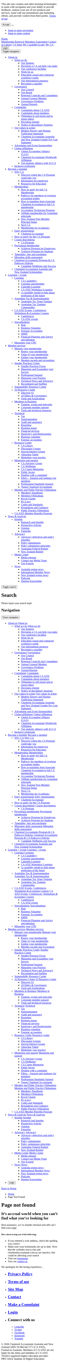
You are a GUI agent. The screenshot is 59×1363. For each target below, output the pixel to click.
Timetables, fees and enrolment (30, 254)
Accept (6, 24)
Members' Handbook (32, 492)
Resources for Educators (33, 183)
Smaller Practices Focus (33, 366)
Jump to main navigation (20, 30)
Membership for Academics (35, 227)
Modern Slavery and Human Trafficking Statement (35, 132)
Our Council (27, 89)
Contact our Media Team (34, 560)
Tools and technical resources (36, 410)
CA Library (27, 445)
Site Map (15, 1289)
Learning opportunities (32, 283)
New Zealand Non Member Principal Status (35, 220)
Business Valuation (31, 328)
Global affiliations (23, 148)
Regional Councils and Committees (39, 95)
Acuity (41, 44)
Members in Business (25, 401)
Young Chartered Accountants (36, 487)
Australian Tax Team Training (36, 301)
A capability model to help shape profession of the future (38, 294)
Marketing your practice (33, 457)
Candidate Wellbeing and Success (38, 266)
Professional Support (31, 375)
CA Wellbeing (28, 466)
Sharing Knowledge (31, 581)
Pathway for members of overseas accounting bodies (38, 197)
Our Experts (27, 563)
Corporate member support (35, 407)
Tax (23, 416)
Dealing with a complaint (34, 475)
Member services (16, 345)
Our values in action (24, 127)
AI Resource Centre (24, 389)
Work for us (27, 71)
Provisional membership (26, 245)
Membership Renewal (12, 41)
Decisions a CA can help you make (39, 66)
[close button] (12, 25)
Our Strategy (27, 63)
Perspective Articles (31, 525)
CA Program (27, 242)
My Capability (30, 44)
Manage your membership (27, 348)
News (17, 566)
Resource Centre (23, 442)
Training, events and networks (36, 404)
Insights (18, 519)
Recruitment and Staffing (34, 383)
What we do (20, 60)
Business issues (29, 428)
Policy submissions (31, 542)
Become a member (17, 169)
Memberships (21, 186)
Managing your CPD (25, 342)
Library (8, 44)
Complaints (20, 107)
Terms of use (18, 1281)
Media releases (28, 557)
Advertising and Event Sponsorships (33, 145)
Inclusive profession (24, 166)
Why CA (19, 172)
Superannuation (29, 419)
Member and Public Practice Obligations (35, 489)
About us (12, 57)
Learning (19, 278)
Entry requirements (24, 230)
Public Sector (28, 472)
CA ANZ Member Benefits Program (33, 513)
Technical (19, 413)
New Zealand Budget (32, 551)
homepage (22, 1258)
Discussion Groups (31, 448)
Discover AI (27, 392)
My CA (50, 44)
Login (5, 48)
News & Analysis (17, 516)
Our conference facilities (33, 69)
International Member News (35, 572)
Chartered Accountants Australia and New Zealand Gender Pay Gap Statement (39, 139)
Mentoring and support (26, 460)
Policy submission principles (35, 545)
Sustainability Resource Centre (30, 386)
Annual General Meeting (34, 98)
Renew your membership (34, 351)
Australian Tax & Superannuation (31, 298)
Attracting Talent (29, 454)
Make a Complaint (23, 1304)
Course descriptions (24, 239)
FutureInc (26, 531)
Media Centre (21, 554)
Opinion (25, 528)
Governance (20, 86)
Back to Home (8, 1188)
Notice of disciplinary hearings (37, 124)
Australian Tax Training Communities (33, 306)
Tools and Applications (33, 398)
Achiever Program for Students (37, 251)
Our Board (26, 92)
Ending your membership (34, 357)
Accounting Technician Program (38, 210)
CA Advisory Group (31, 463)
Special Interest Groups (33, 451)
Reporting (26, 425)
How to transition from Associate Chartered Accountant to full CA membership (38, 204)
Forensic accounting (31, 439)
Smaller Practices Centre (27, 363)
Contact (14, 1297)
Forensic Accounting (31, 331)
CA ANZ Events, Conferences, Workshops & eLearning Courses (31, 312)
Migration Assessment (36, 41)
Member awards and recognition (37, 360)
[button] (10, 51)
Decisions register (30, 122)
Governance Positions (32, 101)
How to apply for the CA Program (32, 236)
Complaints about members (35, 113)
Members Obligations (32, 495)
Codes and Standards (32, 504)
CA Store (17, 44)
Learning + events (17, 275)
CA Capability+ (29, 280)
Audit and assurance (31, 422)
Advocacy (19, 534)
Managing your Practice (33, 378)
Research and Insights (32, 522)
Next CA (25, 225)
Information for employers (34, 180)
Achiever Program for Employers (38, 248)
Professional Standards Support (37, 484)
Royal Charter (28, 498)
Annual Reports (29, 104)
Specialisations (22, 322)
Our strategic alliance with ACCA (38, 163)
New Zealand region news (34, 575)
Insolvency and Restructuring (36, 434)
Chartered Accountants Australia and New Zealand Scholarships (33, 270)
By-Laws (26, 501)
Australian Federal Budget (34, 548)
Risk (23, 325)
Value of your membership (34, 354)
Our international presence (34, 80)
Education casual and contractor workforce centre (37, 76)
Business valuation (30, 436)
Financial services (30, 431)
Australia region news (32, 569)
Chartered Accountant (32, 233)
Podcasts (25, 578)
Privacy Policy (20, 1274)
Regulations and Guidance (34, 507)
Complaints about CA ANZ (35, 110)
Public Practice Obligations (35, 510)
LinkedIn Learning (30, 286)
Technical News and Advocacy (37, 381)
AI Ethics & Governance (34, 395)
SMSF (24, 333)
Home (4, 38)
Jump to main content (19, 33)
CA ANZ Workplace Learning (36, 289)
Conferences (27, 316)
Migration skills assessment (28, 257)
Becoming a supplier (31, 83)
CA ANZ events (29, 319)
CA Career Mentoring (32, 469)
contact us (22, 1261)
